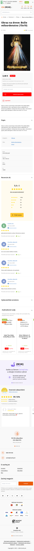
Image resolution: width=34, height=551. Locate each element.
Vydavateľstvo (4, 470)
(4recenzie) (30, 30)
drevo (12, 144)
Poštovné (12, 544)
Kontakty (3, 468)
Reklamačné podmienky (23, 541)
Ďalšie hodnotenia (13, 392)
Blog (2, 472)
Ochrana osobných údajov (10, 543)
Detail (26, 2)
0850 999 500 (9, 453)
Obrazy (17, 17)
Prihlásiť (26, 483)
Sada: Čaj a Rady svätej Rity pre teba (9, 336)
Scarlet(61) (11, 223)
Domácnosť (11, 17)
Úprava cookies (20, 544)
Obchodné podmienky (10, 541)
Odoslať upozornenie (18, 94)
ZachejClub (19, 468)
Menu (31, 8)
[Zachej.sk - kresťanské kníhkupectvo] (6, 7)
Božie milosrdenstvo (16, 142)
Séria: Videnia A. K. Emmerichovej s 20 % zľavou (24, 336)
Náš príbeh (19, 470)
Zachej (4, 17)
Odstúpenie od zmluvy (24, 543)
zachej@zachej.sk (10, 458)
